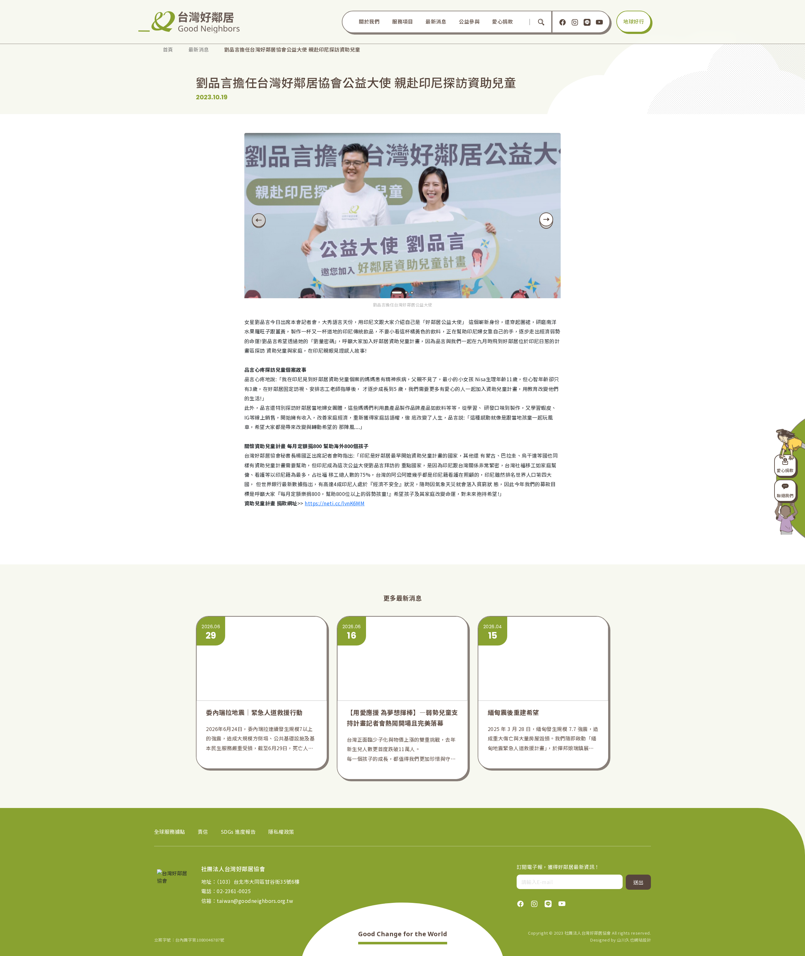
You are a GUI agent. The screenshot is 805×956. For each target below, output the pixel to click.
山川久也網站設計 (634, 940)
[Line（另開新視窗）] (587, 22)
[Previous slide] (259, 220)
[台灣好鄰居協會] (193, 22)
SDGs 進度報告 (238, 831)
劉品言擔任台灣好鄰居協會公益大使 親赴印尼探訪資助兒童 (292, 49)
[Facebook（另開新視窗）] (562, 22)
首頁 (168, 49)
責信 (203, 831)
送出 (638, 882)
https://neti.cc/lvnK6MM (334, 503)
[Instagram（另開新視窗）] (575, 22)
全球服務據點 (169, 831)
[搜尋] (541, 22)
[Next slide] (546, 220)
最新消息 (198, 49)
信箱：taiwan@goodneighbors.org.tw (247, 900)
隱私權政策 (281, 831)
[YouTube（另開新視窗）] (599, 22)
